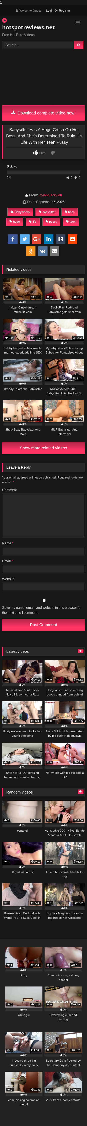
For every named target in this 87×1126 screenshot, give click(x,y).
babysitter (49, 212)
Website (8, 579)
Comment (9, 490)
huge (16, 221)
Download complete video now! (46, 113)
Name (7, 543)
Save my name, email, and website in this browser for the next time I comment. (42, 610)
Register (64, 10)
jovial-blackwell (50, 195)
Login (49, 10)
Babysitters (22, 212)
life (34, 221)
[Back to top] (74, 1114)
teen (73, 221)
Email (7, 561)
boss (71, 212)
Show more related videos (43, 448)
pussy (53, 221)
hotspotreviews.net (28, 27)
